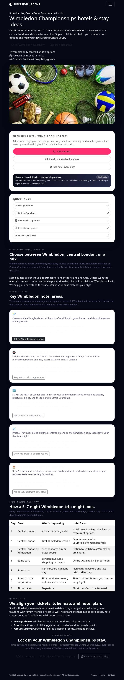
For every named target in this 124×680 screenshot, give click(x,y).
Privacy (94, 675)
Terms (102, 675)
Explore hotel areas (61, 44)
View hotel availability (95, 656)
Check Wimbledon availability (28, 44)
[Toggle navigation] (110, 4)
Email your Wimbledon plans (64, 159)
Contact (111, 675)
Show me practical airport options (31, 453)
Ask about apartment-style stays (30, 491)
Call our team (64, 151)
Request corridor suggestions (29, 377)
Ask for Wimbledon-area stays (29, 339)
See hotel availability (64, 166)
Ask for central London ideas (28, 415)
